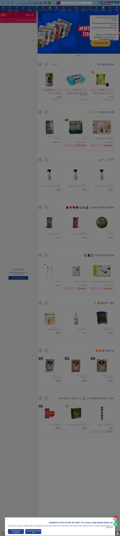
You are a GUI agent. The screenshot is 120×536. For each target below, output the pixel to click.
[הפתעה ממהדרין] (115, 518)
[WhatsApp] (115, 524)
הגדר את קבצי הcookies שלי (33, 531)
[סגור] (7, 519)
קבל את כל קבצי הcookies (16, 531)
